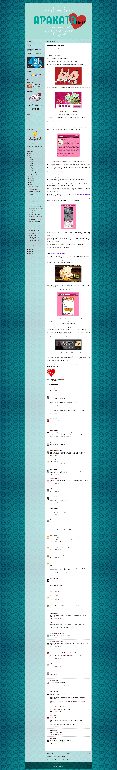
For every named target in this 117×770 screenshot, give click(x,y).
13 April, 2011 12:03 (55, 483)
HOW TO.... (32, 228)
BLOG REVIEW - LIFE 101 (35, 219)
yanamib (52, 395)
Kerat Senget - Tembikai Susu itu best (60, 709)
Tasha (51, 622)
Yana (48, 129)
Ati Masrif (52, 496)
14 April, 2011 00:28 (55, 629)
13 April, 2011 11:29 (55, 438)
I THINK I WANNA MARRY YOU (36, 225)
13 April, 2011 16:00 (55, 609)
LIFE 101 (61, 111)
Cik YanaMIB (74, 111)
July (31, 178)
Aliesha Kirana (53, 478)
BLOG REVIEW (54, 380)
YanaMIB (58, 164)
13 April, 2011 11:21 (55, 425)
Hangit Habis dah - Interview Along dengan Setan (62, 706)
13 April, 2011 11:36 (55, 446)
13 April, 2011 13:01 (55, 491)
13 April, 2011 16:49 (55, 618)
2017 (30, 155)
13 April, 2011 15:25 (55, 591)
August (31, 176)
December (32, 168)
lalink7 (52, 430)
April (31, 184)
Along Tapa (52, 691)
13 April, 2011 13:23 (55, 530)
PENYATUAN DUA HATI (34, 186)
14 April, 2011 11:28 (55, 711)
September (32, 174)
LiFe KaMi (52, 671)
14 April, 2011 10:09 (55, 687)
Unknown (52, 459)
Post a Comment (52, 747)
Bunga (51, 663)
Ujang (48, 336)
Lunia (51, 535)
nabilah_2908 (53, 715)
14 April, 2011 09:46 (55, 676)
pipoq (51, 469)
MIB (89, 164)
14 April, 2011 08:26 (55, 666)
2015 (30, 159)
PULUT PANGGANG (33, 223)
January (32, 247)
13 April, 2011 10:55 (55, 390)
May (31, 182)
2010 (30, 249)
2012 (30, 165)
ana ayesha (52, 680)
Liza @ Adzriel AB (54, 554)
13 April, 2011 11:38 (55, 464)
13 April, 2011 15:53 (55, 599)
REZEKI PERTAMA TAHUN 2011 (36, 208)
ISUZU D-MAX (32, 196)
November (32, 170)
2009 (30, 251)
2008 (30, 253)
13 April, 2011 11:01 (55, 413)
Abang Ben (67, 332)
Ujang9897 (52, 519)
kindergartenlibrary (55, 595)
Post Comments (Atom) (59, 756)
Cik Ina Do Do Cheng (55, 641)
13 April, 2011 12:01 (55, 474)
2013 (30, 163)
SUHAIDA (52, 546)
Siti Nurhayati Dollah (55, 633)
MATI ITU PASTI (33, 200)
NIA (51, 442)
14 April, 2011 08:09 (55, 658)
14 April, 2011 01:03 (55, 637)
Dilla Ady (52, 418)
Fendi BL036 (53, 562)
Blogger (61, 766)
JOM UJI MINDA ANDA (34, 240)
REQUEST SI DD (32, 235)
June (31, 180)
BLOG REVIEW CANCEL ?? (35, 206)
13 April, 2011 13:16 (55, 514)
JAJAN (30, 198)
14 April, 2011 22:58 (55, 734)
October (32, 172)
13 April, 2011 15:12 (55, 574)
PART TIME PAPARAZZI (34, 221)
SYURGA (31, 212)
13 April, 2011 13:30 (55, 549)
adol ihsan (52, 578)
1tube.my (49, 239)
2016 (30, 157)
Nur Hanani (52, 651)
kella (51, 603)
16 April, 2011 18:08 (55, 745)
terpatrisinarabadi (55, 488)
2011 (30, 167)
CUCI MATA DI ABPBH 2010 (35, 226)
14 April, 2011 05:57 (55, 646)
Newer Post (50, 753)
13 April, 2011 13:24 (55, 541)
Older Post (86, 753)
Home (68, 753)
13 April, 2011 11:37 (55, 455)
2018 (30, 153)
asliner (52, 738)
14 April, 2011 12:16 (55, 726)
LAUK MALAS (32, 210)
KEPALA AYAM (32, 233)
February (32, 245)
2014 (30, 161)
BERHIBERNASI (32, 204)
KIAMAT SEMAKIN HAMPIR (35, 214)
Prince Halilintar (54, 450)
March (31, 243)
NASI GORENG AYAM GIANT (35, 191)
